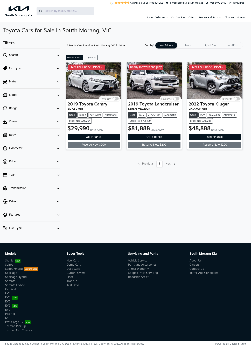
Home (149, 17)
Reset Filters (74, 57)
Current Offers (76, 273)
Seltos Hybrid (14, 269)
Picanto (10, 314)
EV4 (7, 297)
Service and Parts (208, 17)
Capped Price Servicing (143, 273)
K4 (7, 318)
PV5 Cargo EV (14, 322)
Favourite (106, 98)
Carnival (10, 289)
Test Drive (73, 285)
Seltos (9, 264)
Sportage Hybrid (16, 277)
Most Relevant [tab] (166, 45)
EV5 (7, 301)
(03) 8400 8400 (218, 3)
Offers (192, 17)
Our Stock (176, 17)
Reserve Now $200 (93, 144)
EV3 (7, 293)
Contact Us (197, 269)
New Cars (73, 260)
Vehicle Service (137, 260)
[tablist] (199, 45)
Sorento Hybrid (15, 285)
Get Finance (93, 137)
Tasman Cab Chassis (18, 330)
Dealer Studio (238, 343)
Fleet (70, 277)
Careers (194, 264)
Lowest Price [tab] (232, 45)
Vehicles (160, 17)
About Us (196, 260)
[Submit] (41, 11)
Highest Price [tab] (210, 45)
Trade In (72, 281)
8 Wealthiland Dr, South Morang (186, 3)
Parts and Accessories (142, 264)
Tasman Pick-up (15, 326)
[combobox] (65, 11)
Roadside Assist (138, 277)
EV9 (7, 309)
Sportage (11, 273)
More (239, 17)
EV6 (7, 305)
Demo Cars (74, 264)
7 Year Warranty (138, 269)
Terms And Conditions (204, 273)
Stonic (9, 260)
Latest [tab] (188, 45)
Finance (229, 17)
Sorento (10, 281)
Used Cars (73, 269)
